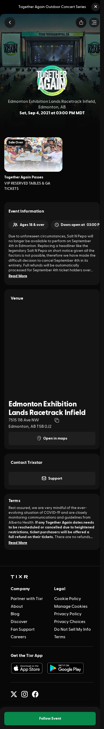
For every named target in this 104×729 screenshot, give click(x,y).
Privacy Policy (68, 614)
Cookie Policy (67, 599)
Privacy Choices (69, 622)
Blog (15, 614)
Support (55, 478)
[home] (19, 577)
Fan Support (23, 629)
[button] (95, 7)
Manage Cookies (70, 606)
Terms (59, 637)
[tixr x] (14, 694)
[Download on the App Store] (27, 668)
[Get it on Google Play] (65, 668)
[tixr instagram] (24, 694)
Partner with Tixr (27, 599)
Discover (19, 622)
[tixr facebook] (35, 694)
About (17, 606)
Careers (18, 637)
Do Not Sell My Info (72, 629)
